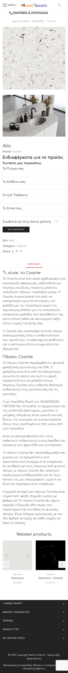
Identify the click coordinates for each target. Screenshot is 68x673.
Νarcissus (17, 578)
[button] (6, 564)
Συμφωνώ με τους (27, 221)
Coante (51, 21)
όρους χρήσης (40, 221)
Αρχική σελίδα (20, 21)
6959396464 (39, 13)
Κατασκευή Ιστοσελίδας (18, 665)
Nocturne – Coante (50, 578)
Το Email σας (12, 208)
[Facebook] (13, 251)
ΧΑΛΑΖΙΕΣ (38, 21)
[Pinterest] (17, 251)
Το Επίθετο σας (14, 181)
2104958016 (20, 13)
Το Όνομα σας (13, 168)
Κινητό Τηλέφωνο (15, 195)
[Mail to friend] (20, 251)
